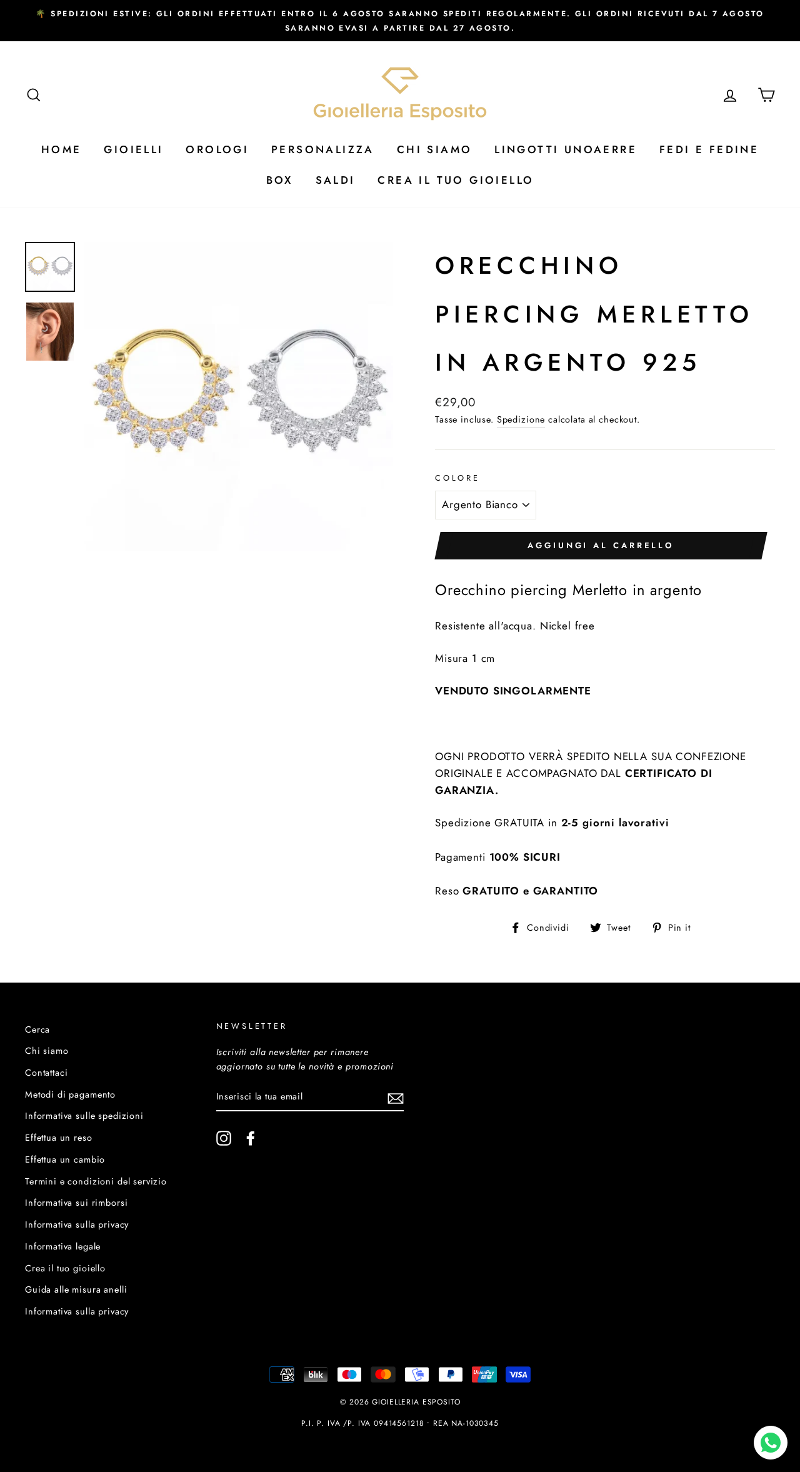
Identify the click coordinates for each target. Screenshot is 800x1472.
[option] (400, 20)
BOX (279, 180)
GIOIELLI (133, 149)
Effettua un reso (58, 1137)
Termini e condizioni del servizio (96, 1181)
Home (61, 149)
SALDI (336, 180)
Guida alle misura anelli (76, 1289)
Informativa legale (63, 1246)
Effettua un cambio (65, 1159)
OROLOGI (217, 149)
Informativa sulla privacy (77, 1224)
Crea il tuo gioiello (65, 1268)
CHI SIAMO (434, 149)
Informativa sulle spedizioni (84, 1115)
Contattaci (46, 1072)
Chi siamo (47, 1050)
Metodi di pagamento (70, 1094)
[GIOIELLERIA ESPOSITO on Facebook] (250, 1138)
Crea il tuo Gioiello (456, 180)
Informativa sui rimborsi (76, 1202)
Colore (457, 478)
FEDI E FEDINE (709, 149)
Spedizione (521, 419)
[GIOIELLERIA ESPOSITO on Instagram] (223, 1138)
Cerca (37, 1029)
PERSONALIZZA (322, 149)
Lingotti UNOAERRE (565, 149)
